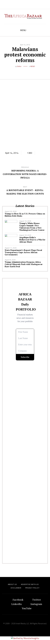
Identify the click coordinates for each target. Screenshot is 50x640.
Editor (19, 66)
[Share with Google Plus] (27, 71)
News (32, 66)
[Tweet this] (23, 71)
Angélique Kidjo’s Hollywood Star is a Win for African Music (32, 239)
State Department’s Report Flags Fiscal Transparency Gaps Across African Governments (23, 252)
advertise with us (30, 584)
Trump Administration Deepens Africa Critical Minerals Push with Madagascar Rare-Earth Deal (23, 264)
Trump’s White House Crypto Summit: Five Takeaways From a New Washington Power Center (31, 226)
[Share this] (19, 71)
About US (12, 584)
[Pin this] (31, 71)
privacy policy (32, 587)
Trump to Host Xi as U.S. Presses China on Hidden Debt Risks (25, 214)
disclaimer (16, 587)
